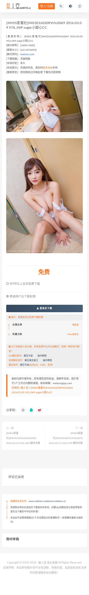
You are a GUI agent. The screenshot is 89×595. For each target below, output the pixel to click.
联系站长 (48, 68)
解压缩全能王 (31, 360)
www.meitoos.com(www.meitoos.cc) (47, 501)
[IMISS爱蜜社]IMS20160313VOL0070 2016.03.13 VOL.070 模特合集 (66, 438)
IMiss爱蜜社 (73, 334)
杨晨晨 (75, 325)
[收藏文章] (23, 410)
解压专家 (28, 356)
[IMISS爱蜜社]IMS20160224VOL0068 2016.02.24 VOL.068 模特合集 (23, 438)
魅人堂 (42, 562)
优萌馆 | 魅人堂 (20, 388)
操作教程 (42, 356)
